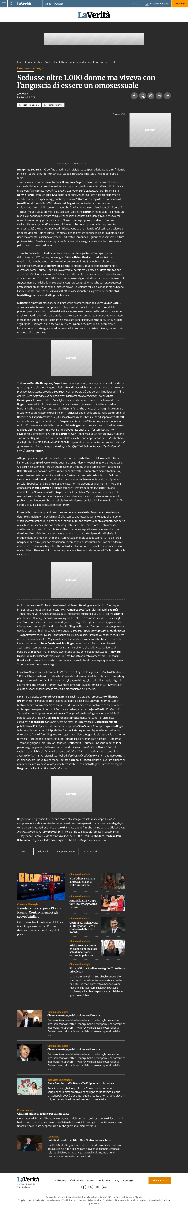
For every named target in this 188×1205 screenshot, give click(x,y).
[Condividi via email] (159, 95)
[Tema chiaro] (134, 4)
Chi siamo (60, 1180)
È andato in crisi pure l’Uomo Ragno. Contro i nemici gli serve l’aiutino (39, 912)
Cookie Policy (109, 1200)
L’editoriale (76, 1180)
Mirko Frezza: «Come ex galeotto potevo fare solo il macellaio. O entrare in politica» (83, 950)
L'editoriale (53, 1136)
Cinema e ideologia (34, 62)
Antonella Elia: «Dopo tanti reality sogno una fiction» (83, 904)
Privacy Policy (94, 1200)
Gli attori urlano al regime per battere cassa (43, 1113)
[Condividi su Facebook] (134, 95)
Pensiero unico (25, 1110)
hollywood (42, 851)
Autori (90, 1180)
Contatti (128, 1180)
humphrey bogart (65, 851)
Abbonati (180, 3)
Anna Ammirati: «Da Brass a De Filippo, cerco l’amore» (80, 1083)
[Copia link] (167, 95)
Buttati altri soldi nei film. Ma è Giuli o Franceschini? (79, 1140)
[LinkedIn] (104, 1187)
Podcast (58, 3)
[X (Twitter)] (90, 1187)
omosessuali (90, 851)
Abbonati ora (160, 1180)
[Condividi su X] (142, 95)
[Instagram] (97, 1187)
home (20, 62)
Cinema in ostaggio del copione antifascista (73, 1015)
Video (48, 3)
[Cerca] (11, 4)
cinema (24, 851)
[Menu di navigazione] (4, 4)
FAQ (117, 1180)
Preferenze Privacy (125, 1200)
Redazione (104, 1180)
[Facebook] (83, 1187)
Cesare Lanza (26, 97)
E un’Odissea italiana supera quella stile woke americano (82, 882)
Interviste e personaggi (60, 1079)
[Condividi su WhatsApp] (150, 95)
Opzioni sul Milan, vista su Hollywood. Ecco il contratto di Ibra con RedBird (84, 927)
